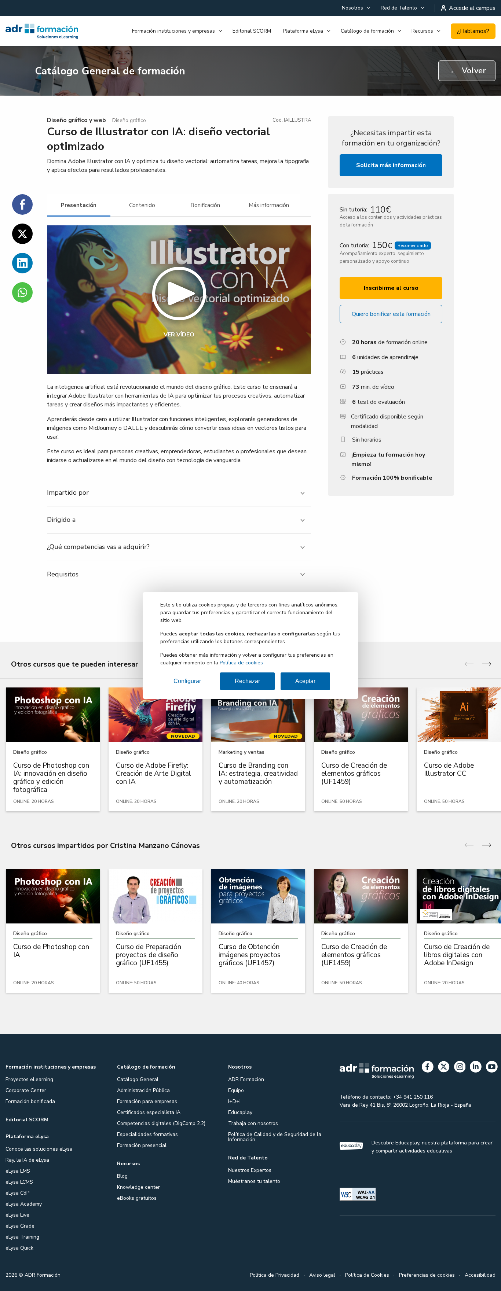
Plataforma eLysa (303, 30)
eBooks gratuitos (137, 1198)
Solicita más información (391, 165)
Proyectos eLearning (29, 1079)
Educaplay (240, 1112)
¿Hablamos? (473, 31)
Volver (468, 70)
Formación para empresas (147, 1101)
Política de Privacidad (274, 1275)
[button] (179, 299)
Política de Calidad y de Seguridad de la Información (274, 1137)
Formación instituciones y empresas (173, 30)
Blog (122, 1176)
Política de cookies (241, 662)
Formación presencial (142, 1145)
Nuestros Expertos (249, 1170)
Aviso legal (322, 1275)
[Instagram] (460, 1068)
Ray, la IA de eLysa (27, 1160)
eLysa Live (17, 1214)
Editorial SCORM (252, 30)
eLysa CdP (17, 1192)
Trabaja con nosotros (253, 1123)
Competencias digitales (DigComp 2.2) (161, 1123)
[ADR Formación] (42, 31)
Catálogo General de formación (110, 71)
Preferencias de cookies (427, 1275)
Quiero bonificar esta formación (391, 314)
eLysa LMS (18, 1171)
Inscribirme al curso (391, 288)
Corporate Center (26, 1090)
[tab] (78, 205)
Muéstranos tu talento (254, 1181)
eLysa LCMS (19, 1182)
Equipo (236, 1090)
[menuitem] (355, 8)
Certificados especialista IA (148, 1112)
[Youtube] (492, 1068)
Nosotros (352, 7)
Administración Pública (143, 1090)
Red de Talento (399, 7)
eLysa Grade (20, 1225)
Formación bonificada (30, 1101)
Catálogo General (137, 1079)
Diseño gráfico (129, 120)
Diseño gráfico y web (76, 120)
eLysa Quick (19, 1247)
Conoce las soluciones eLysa (39, 1149)
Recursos (422, 30)
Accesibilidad (480, 1275)
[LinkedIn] (476, 1068)
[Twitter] (444, 1068)
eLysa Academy (24, 1203)
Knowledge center (138, 1187)
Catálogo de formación (367, 30)
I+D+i (234, 1101)
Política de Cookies (367, 1275)
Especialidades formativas (147, 1134)
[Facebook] (428, 1068)
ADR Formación (246, 1079)
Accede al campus (472, 8)
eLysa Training (22, 1236)
